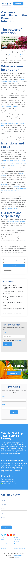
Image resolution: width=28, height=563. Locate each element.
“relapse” (12, 165)
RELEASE (3, 548)
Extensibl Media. (17, 555)
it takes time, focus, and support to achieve (14, 160)
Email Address (7, 332)
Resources (4, 546)
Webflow (17, 557)
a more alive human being (12, 208)
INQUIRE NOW (18, 3)
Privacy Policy (18, 340)
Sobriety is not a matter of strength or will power (13, 163)
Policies (16, 543)
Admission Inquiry (17, 540)
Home (2, 537)
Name (3, 396)
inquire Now (14, 373)
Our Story (4, 543)
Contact (17, 537)
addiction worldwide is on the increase (11, 106)
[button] (25, 3)
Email (3, 404)
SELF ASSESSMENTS (17, 548)
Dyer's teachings (17, 186)
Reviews (16, 546)
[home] (6, 3)
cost (2, 539)
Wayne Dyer (4, 184)
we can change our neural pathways (17, 221)
